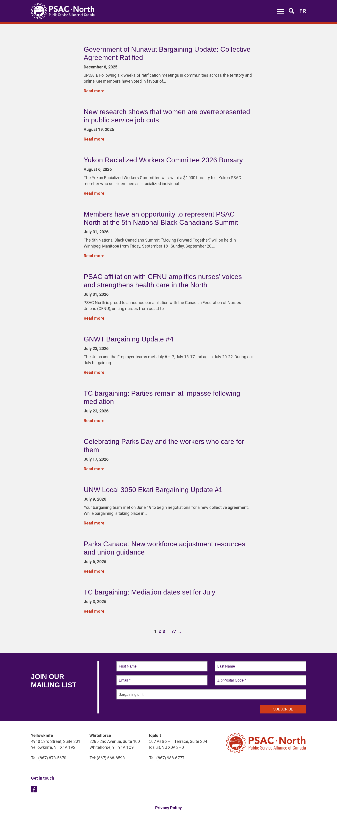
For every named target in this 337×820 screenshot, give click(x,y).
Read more (94, 90)
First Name (127, 663)
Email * (124, 677)
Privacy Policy (168, 807)
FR (302, 11)
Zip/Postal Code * (231, 677)
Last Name (225, 663)
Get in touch (42, 778)
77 (173, 631)
